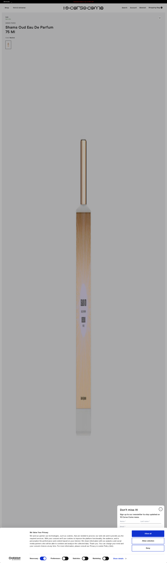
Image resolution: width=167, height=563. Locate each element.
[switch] (65, 558)
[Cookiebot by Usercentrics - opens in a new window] (15, 558)
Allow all (148, 534)
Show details (118, 558)
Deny (148, 548)
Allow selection (148, 541)
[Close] (160, 509)
